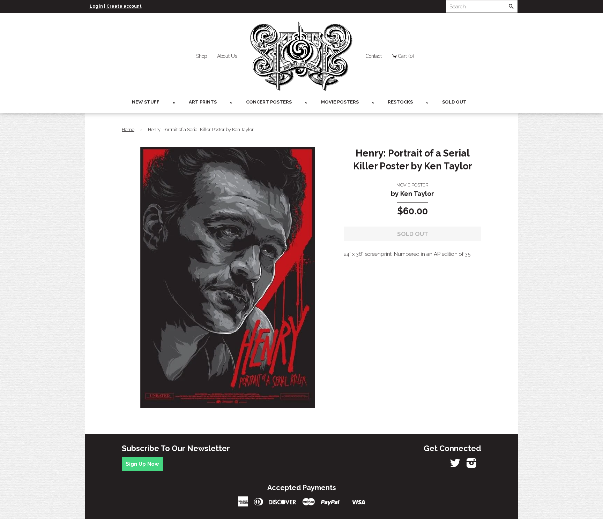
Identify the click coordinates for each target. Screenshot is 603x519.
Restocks (400, 102)
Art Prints (203, 102)
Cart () (406, 56)
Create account (124, 6)
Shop (201, 56)
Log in (96, 6)
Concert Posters (269, 102)
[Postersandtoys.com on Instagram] (471, 465)
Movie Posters (340, 102)
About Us (227, 56)
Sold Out (454, 102)
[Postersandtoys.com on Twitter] (455, 465)
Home (128, 129)
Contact (374, 56)
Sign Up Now (142, 464)
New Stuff (145, 102)
